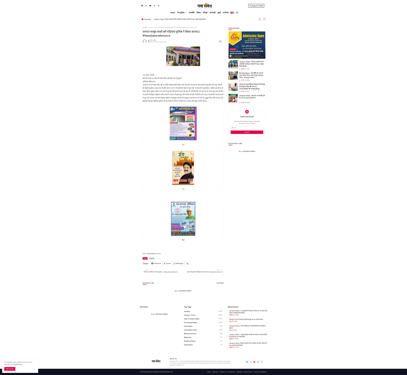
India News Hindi (203, 330)
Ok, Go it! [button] (9, 369)
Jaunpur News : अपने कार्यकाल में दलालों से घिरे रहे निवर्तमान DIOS (247, 327)
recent (150, 27)
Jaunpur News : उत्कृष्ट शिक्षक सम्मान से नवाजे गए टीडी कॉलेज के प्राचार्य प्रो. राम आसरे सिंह (248, 336)
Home (172, 13)
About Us (216, 372)
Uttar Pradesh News (203, 319)
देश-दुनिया (181, 13)
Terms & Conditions (260, 372)
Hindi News (203, 326)
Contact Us (223, 372)
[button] (232, 13)
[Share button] (187, 263)
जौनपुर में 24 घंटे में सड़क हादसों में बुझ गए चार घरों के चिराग (246, 319)
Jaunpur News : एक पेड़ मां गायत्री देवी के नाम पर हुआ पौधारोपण (252, 97)
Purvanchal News (203, 323)
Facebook (157, 263)
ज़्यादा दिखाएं (220, 283)
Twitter (168, 263)
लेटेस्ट (199, 13)
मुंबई (219, 13)
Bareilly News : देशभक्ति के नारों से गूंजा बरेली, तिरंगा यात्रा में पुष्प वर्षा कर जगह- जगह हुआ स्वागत (251, 75)
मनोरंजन (226, 13)
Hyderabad (203, 345)
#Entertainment (203, 334)
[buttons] (142, 5)
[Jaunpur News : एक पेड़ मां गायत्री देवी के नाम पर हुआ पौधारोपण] (233, 98)
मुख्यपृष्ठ (145, 27)
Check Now (16, 364)
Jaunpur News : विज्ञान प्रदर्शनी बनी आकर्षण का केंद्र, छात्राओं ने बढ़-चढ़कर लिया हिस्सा (180, 19)
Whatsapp (179, 263)
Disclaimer (231, 372)
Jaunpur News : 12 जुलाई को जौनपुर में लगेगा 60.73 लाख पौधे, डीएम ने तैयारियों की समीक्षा (248, 312)
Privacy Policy (248, 372)
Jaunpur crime (203, 315)
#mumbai (203, 337)
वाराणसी (212, 13)
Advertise (239, 372)
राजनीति (191, 13)
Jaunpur (203, 311)
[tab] (172, 13)
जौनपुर (205, 13)
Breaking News (203, 341)
